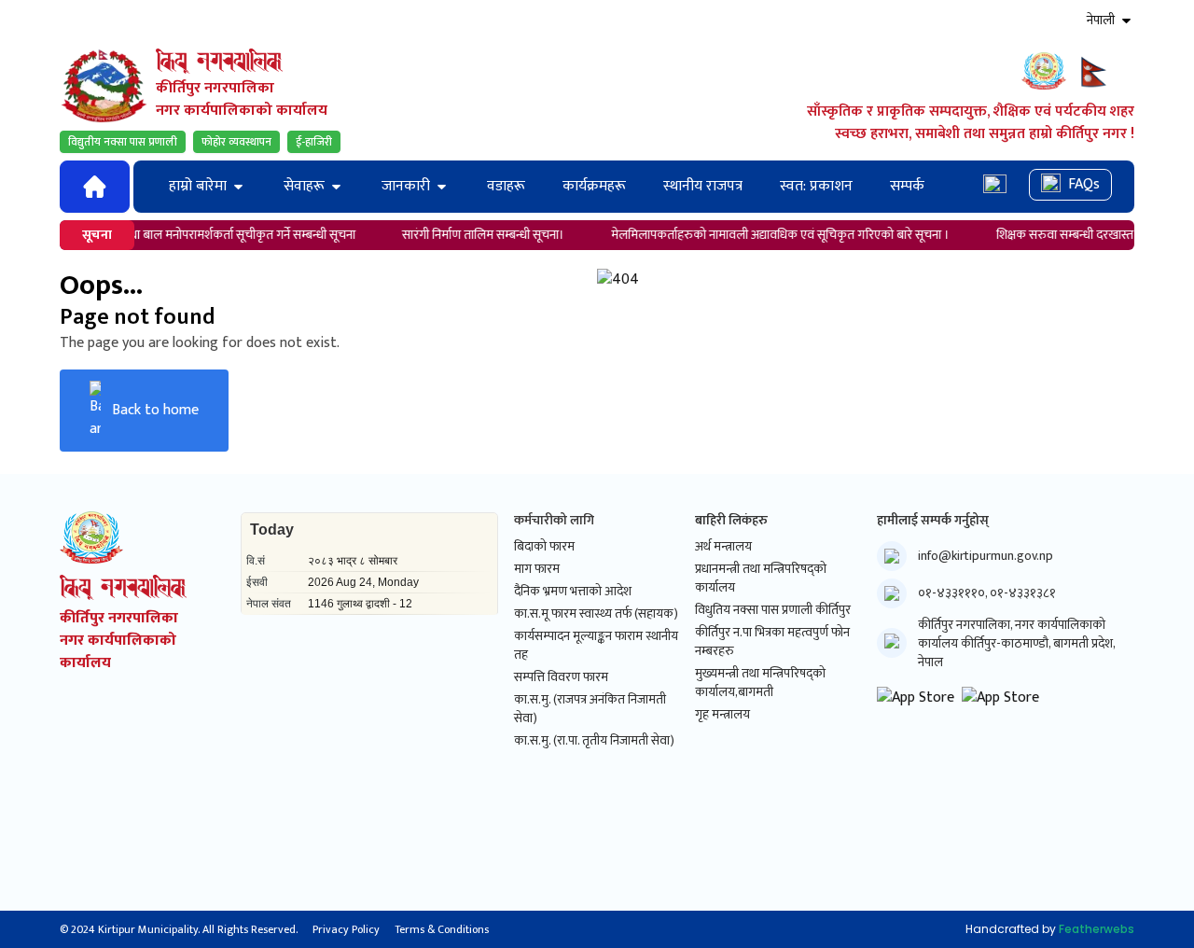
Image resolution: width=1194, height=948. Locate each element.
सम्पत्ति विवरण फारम (561, 677)
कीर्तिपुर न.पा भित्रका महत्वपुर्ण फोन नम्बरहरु (772, 642)
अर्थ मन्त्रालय (723, 546)
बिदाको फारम (544, 546)
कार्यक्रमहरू (594, 186)
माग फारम (537, 569)
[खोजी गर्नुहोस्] (995, 186)
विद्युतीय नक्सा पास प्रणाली (122, 141)
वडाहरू (506, 186)
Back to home (155, 410)
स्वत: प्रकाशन (816, 186)
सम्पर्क (907, 186)
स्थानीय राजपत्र (703, 186)
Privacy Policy (346, 929)
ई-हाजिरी (314, 141)
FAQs (1084, 184)
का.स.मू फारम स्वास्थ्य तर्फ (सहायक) (596, 614)
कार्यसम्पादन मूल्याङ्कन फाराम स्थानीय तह (596, 645)
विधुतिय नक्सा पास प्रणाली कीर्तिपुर (773, 610)
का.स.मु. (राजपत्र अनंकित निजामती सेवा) (590, 709)
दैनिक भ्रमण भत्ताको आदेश (573, 591)
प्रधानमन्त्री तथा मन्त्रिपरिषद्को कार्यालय (760, 578)
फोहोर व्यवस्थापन (236, 141)
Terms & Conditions (442, 929)
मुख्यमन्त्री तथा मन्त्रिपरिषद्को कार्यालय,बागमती (760, 683)
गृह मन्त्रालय (722, 714)
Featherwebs (1096, 929)
